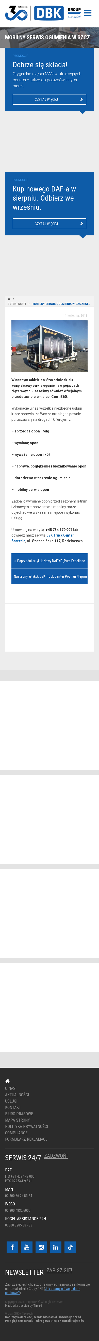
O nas (10, 1088)
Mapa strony (17, 1120)
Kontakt (46, 627)
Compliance (16, 1133)
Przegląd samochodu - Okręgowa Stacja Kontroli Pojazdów (44, 1321)
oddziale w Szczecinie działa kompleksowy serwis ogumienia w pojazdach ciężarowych (45, 385)
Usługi (11, 1101)
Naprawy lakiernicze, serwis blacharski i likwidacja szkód (43, 1317)
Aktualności (17, 304)
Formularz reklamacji (26, 1139)
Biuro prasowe (19, 1114)
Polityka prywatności (26, 1126)
